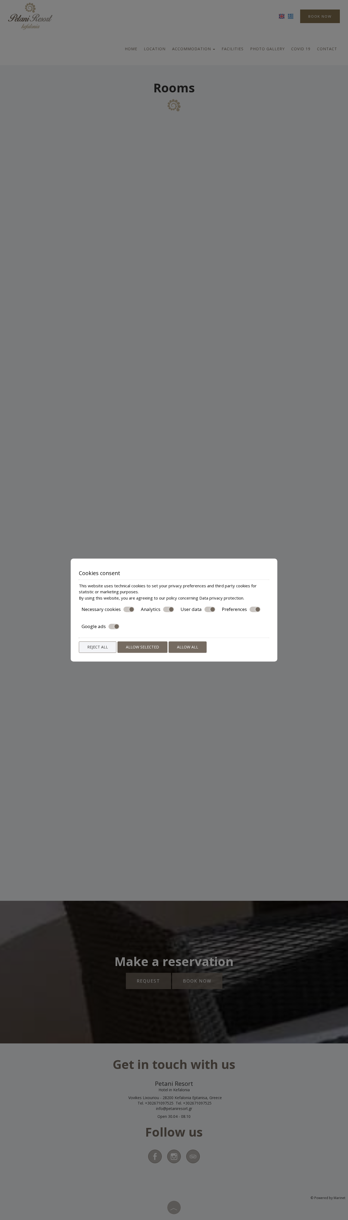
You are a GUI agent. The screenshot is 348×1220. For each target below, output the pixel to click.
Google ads (94, 626)
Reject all (97, 647)
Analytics (150, 609)
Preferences (234, 609)
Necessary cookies (101, 609)
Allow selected (142, 647)
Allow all (187, 647)
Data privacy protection (221, 598)
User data (191, 609)
